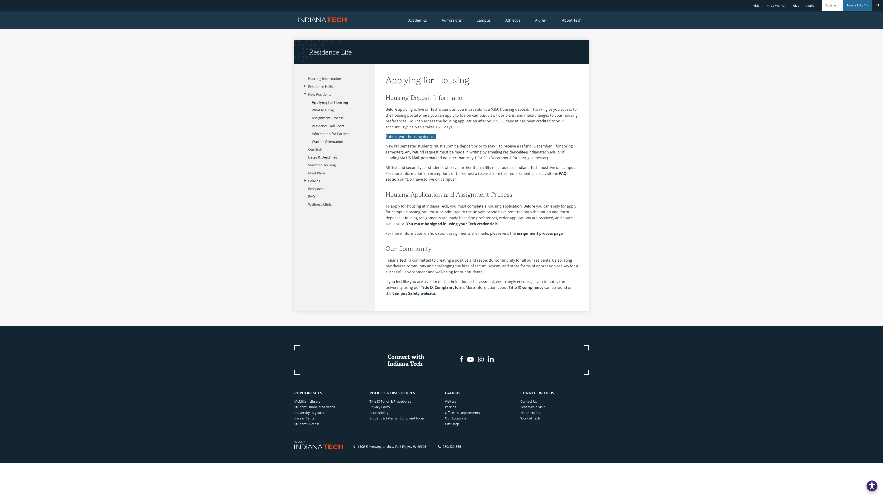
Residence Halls (320, 86)
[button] (871, 485)
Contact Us (528, 401)
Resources (316, 188)
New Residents (319, 94)
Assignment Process (328, 118)
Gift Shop (452, 424)
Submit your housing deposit (411, 136)
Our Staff (315, 149)
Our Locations (455, 418)
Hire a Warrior (776, 5)
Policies (314, 181)
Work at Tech (530, 418)
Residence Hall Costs (328, 126)
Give (796, 5)
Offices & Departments (462, 412)
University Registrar (309, 412)
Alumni (541, 20)
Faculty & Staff (856, 5)
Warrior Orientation (327, 141)
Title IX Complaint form (442, 287)
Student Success (307, 424)
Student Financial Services (314, 407)
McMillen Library (307, 401)
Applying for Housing (330, 102)
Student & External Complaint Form (397, 418)
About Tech (572, 20)
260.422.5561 (453, 446)
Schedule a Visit (532, 407)
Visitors (450, 401)
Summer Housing (322, 165)
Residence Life (330, 52)
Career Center (305, 418)
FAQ (311, 196)
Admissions (452, 20)
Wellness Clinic (320, 204)
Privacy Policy (380, 407)
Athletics (512, 20)
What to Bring (323, 110)
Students (831, 5)
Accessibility (379, 412)
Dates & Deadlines (322, 157)
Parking (450, 407)
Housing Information (324, 78)
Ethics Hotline (531, 412)
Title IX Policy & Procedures (390, 401)
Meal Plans (316, 173)
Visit (756, 5)
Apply (810, 5)
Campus (483, 20)
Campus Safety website (413, 293)
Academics (417, 20)
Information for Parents (330, 133)
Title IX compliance (526, 287)
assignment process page (540, 233)
